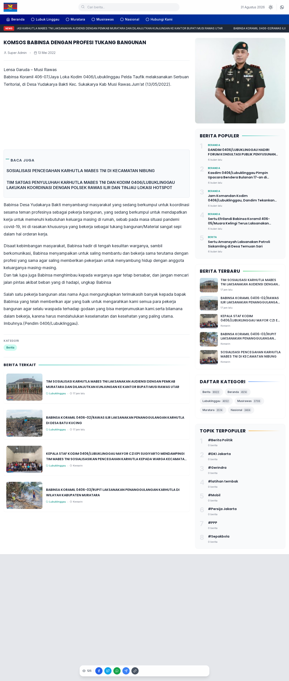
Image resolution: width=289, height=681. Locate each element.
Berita (10, 347)
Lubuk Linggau (47, 19)
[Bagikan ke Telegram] (126, 670)
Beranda (237, 392)
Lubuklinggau (216, 401)
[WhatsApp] (282, 7)
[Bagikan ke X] (108, 670)
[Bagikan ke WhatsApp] (117, 670)
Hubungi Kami (161, 19)
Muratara (78, 19)
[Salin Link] (135, 670)
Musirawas (105, 19)
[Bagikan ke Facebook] (99, 670)
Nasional (132, 19)
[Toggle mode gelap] (271, 7)
